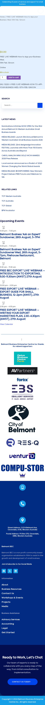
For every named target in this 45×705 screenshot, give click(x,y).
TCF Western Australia (11, 196)
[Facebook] (4, 571)
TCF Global (6, 206)
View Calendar (6, 324)
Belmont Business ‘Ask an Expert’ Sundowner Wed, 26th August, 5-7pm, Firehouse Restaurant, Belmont (20, 254)
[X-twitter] (10, 571)
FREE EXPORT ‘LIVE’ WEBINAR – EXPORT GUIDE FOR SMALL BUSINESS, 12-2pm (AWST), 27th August (19, 293)
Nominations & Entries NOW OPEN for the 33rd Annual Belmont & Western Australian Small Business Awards (22, 129)
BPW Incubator (8, 210)
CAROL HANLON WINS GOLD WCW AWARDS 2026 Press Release (21, 157)
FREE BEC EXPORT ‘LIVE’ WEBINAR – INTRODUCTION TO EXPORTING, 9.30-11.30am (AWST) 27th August (22, 273)
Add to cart (14, 77)
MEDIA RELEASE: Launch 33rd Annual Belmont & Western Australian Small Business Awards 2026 (22, 138)
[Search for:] (22, 105)
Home (2, 17)
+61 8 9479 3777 (22, 511)
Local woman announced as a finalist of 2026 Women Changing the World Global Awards (22, 165)
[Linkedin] (15, 571)
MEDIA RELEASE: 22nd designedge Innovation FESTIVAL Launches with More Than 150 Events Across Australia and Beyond (22, 148)
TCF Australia (7, 201)
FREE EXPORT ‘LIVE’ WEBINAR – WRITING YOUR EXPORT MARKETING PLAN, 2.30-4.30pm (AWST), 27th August (20, 314)
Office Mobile (23, 495)
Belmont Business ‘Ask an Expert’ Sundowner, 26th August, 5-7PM (20, 236)
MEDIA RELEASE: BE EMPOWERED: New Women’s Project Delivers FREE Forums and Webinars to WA (22, 174)
